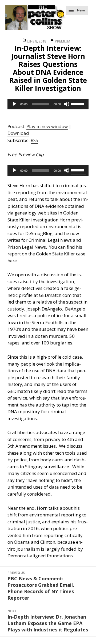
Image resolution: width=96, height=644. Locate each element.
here (12, 261)
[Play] (14, 104)
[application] (48, 104)
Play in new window (47, 126)
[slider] (78, 103)
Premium (62, 41)
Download (18, 133)
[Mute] (66, 104)
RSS (34, 140)
